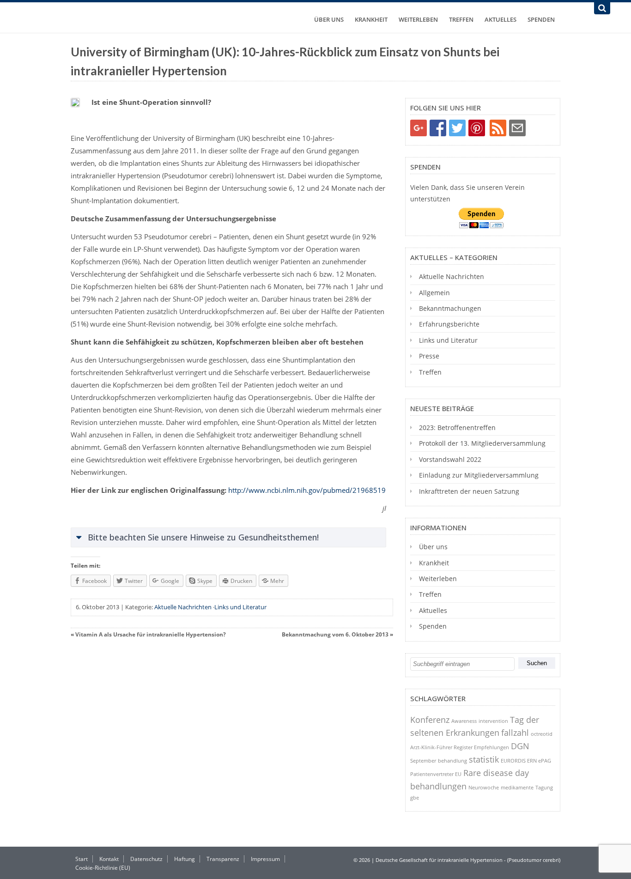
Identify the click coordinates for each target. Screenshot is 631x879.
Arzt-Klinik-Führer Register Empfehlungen (459, 747)
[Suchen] (602, 8)
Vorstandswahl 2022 (450, 459)
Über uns (329, 19)
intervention (493, 720)
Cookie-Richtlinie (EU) (102, 867)
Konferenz (429, 719)
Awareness (464, 720)
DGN (520, 746)
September (423, 760)
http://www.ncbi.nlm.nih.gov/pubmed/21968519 (307, 490)
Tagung (544, 787)
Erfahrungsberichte (449, 324)
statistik (484, 759)
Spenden (541, 19)
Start (81, 858)
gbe (414, 797)
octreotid (541, 733)
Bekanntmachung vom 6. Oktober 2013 (335, 634)
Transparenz (222, 858)
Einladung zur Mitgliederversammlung (479, 475)
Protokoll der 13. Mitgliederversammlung (482, 443)
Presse (429, 356)
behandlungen (438, 786)
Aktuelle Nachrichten (183, 607)
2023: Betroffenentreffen (457, 427)
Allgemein (434, 292)
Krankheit (371, 19)
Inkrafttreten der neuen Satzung (469, 491)
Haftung (184, 858)
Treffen (461, 19)
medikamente (517, 787)
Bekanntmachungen (450, 308)
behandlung (452, 760)
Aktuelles (500, 19)
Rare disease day (496, 772)
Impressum (265, 858)
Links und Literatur (240, 607)
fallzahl (515, 732)
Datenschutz (146, 858)
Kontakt (109, 858)
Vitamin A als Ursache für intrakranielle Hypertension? (150, 634)
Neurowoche (483, 787)
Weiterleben (418, 19)
